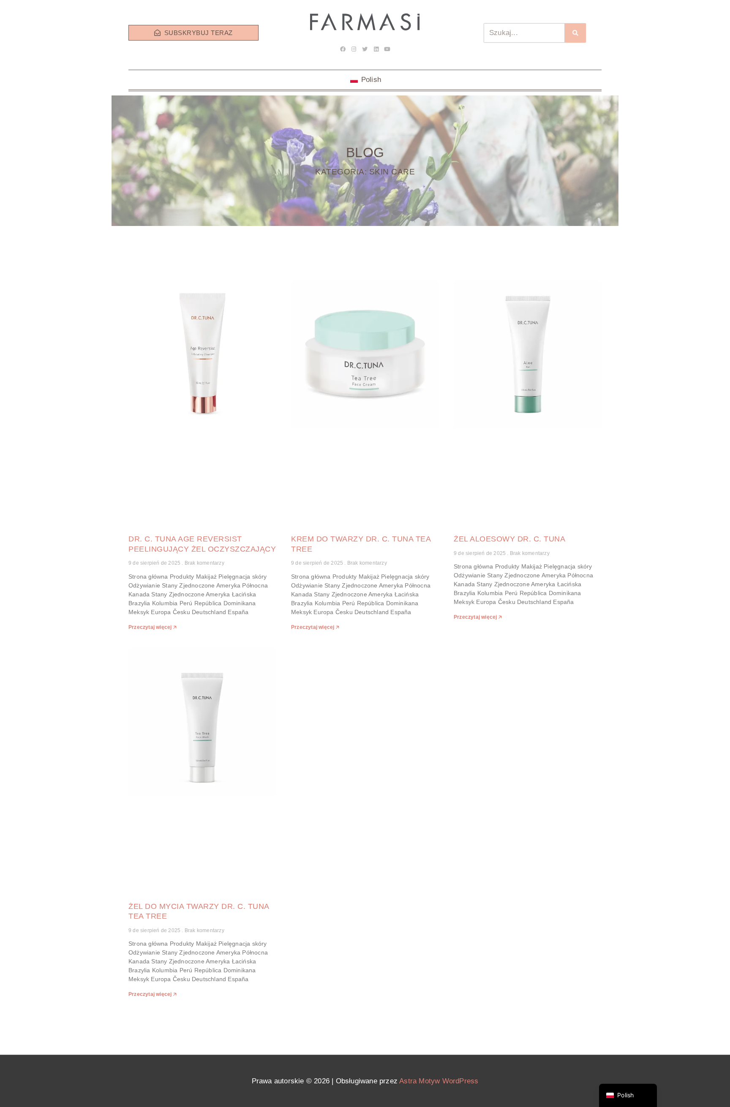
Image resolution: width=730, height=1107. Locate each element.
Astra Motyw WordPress (438, 1081)
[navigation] (628, 1095)
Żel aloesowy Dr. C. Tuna (509, 539)
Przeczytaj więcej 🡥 (152, 627)
